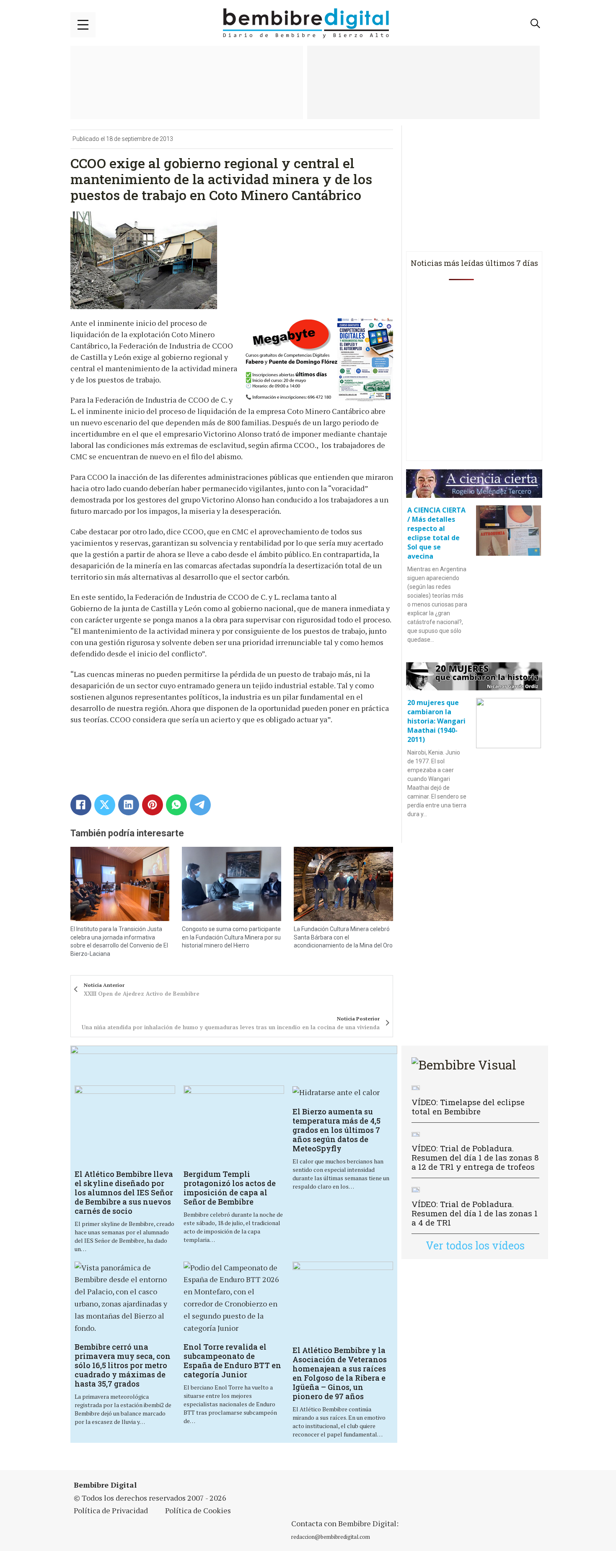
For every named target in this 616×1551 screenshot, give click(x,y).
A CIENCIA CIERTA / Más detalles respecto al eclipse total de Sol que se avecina (436, 533)
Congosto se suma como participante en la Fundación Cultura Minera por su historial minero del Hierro (231, 937)
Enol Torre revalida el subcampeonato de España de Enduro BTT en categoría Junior (232, 1360)
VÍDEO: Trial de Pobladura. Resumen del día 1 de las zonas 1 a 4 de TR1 (475, 1213)
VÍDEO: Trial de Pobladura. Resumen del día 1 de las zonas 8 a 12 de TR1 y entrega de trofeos (475, 1157)
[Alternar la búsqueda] (535, 23)
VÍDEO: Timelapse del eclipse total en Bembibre (468, 1106)
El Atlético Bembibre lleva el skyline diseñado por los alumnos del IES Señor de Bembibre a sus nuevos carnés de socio (124, 1192)
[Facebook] (80, 804)
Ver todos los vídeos (475, 1245)
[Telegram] (200, 804)
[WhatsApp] (176, 804)
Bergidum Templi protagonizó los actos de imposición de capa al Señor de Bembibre (230, 1188)
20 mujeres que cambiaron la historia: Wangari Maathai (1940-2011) (436, 721)
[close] (83, 24)
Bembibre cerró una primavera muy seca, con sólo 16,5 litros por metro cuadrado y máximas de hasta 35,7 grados (123, 1365)
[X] (104, 804)
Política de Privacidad (111, 1510)
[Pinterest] (152, 804)
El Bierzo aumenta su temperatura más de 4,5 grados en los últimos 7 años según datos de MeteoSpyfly (336, 1129)
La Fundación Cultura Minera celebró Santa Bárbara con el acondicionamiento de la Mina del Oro (343, 937)
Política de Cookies (198, 1510)
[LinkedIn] (128, 804)
